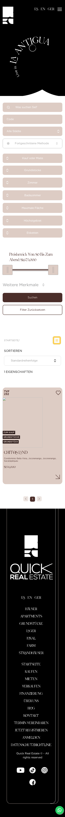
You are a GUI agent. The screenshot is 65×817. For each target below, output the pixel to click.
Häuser (31, 609)
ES (36, 9)
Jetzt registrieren (31, 730)
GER (51, 9)
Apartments (31, 616)
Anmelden (31, 738)
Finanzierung (31, 694)
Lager (31, 631)
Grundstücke (11, 437)
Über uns (31, 701)
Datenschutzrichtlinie (31, 745)
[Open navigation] (59, 9)
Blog (31, 708)
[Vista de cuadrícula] (57, 340)
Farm (31, 646)
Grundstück (10, 441)
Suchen (32, 297)
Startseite (31, 664)
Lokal (31, 638)
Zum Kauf (8, 432)
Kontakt (31, 716)
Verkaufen (31, 686)
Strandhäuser (31, 653)
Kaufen (31, 672)
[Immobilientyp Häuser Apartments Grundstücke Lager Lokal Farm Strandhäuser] (32, 170)
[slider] (7, 270)
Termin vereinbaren (31, 723)
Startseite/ (12, 340)
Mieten (31, 679)
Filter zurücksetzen (32, 309)
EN (43, 9)
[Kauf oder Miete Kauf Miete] (32, 158)
